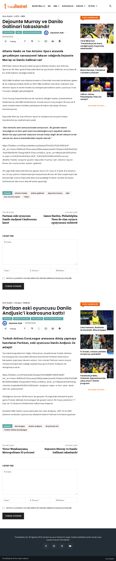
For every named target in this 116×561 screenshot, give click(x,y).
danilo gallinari (37, 193)
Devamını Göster (96, 105)
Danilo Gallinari (55, 69)
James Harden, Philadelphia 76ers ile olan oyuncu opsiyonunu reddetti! (60, 219)
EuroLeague (67, 6)
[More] (59, 41)
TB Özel (91, 6)
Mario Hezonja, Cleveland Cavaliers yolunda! (92, 71)
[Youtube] (70, 546)
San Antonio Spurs (12, 197)
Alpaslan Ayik (57, 33)
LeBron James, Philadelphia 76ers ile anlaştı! (90, 97)
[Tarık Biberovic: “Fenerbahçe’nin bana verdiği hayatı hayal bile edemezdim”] (97, 34)
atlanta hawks (21, 193)
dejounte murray (55, 193)
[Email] (46, 41)
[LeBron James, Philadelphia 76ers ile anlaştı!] (97, 87)
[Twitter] (32, 41)
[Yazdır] (53, 41)
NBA (55, 6)
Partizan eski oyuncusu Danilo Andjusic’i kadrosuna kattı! (19, 219)
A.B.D (16, 16)
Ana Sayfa (7, 16)
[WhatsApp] (39, 41)
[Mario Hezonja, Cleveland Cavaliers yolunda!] (97, 63)
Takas (26, 197)
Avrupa (79, 6)
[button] (110, 6)
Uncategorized (32, 32)
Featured (8, 32)
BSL (49, 6)
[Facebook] (25, 41)
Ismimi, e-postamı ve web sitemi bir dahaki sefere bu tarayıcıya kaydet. (39, 278)
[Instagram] (54, 546)
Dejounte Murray (35, 69)
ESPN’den (7, 66)
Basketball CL (38, 6)
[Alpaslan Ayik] (46, 33)
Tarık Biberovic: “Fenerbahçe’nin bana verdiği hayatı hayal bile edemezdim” (92, 45)
